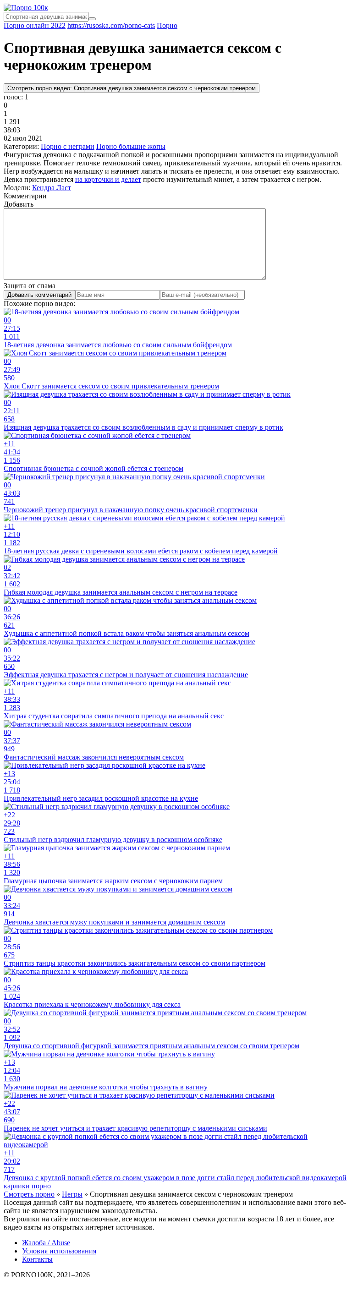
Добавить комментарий (39, 294)
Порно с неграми (67, 146)
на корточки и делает (108, 179)
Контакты (37, 1259)
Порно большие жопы (130, 146)
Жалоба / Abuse (46, 1243)
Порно (167, 25)
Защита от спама (29, 286)
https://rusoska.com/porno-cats (111, 25)
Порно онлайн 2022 (35, 25)
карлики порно (27, 1186)
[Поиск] (92, 18)
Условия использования (59, 1251)
